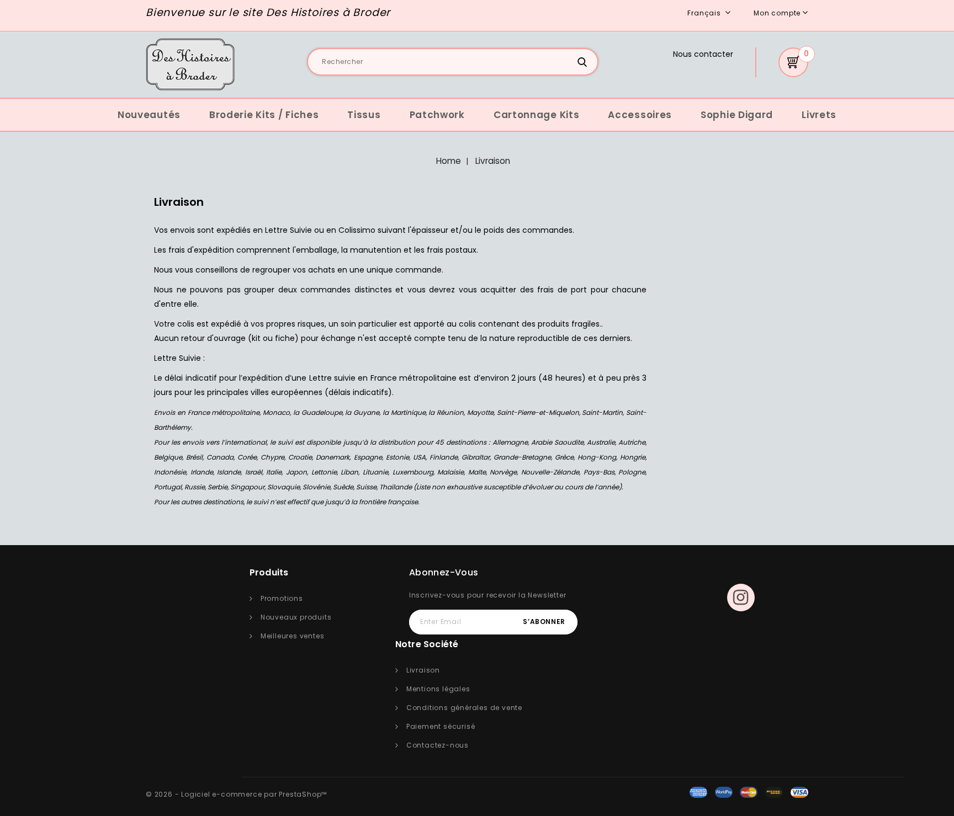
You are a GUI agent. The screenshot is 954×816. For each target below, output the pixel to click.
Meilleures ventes (293, 636)
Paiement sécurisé (440, 726)
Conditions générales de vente (464, 707)
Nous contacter (703, 54)
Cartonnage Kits (537, 114)
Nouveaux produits (296, 617)
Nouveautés (149, 114)
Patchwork (437, 114)
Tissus (363, 114)
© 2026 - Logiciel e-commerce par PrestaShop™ (236, 794)
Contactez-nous (437, 745)
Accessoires (640, 114)
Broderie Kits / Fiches (264, 114)
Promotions (282, 598)
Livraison (423, 670)
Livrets (819, 114)
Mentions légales (438, 689)
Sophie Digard (737, 114)
